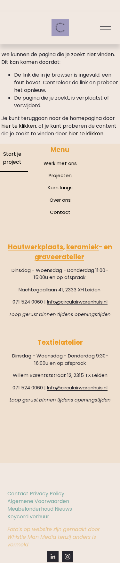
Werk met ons (60, 163)
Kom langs (60, 187)
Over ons (60, 200)
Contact (60, 212)
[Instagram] (67, 556)
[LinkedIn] (53, 556)
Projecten (60, 175)
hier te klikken (18, 126)
